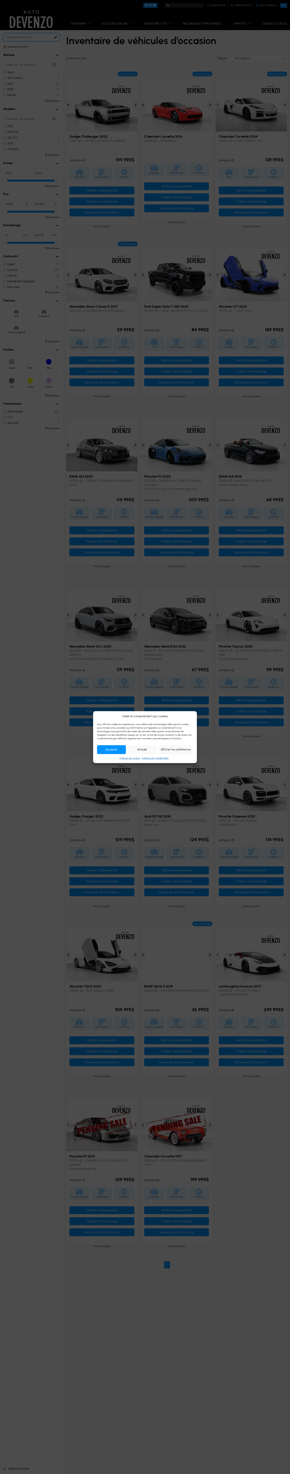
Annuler (142, 749)
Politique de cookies (130, 758)
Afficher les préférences (176, 749)
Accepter (111, 749)
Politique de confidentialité (155, 758)
